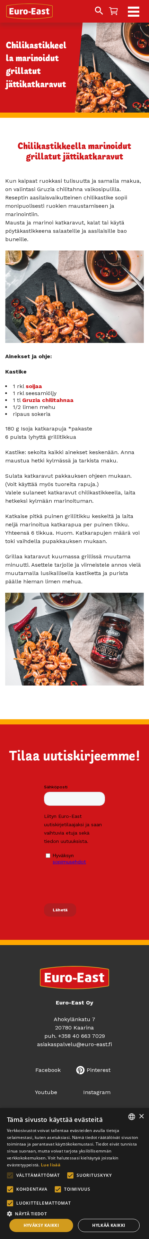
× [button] (141, 1116)
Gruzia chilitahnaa (47, 400)
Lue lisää (50, 1165)
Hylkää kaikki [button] (108, 1225)
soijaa (34, 386)
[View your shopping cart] (113, 11)
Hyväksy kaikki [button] (41, 1225)
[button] (74, 1213)
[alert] (74, 1173)
